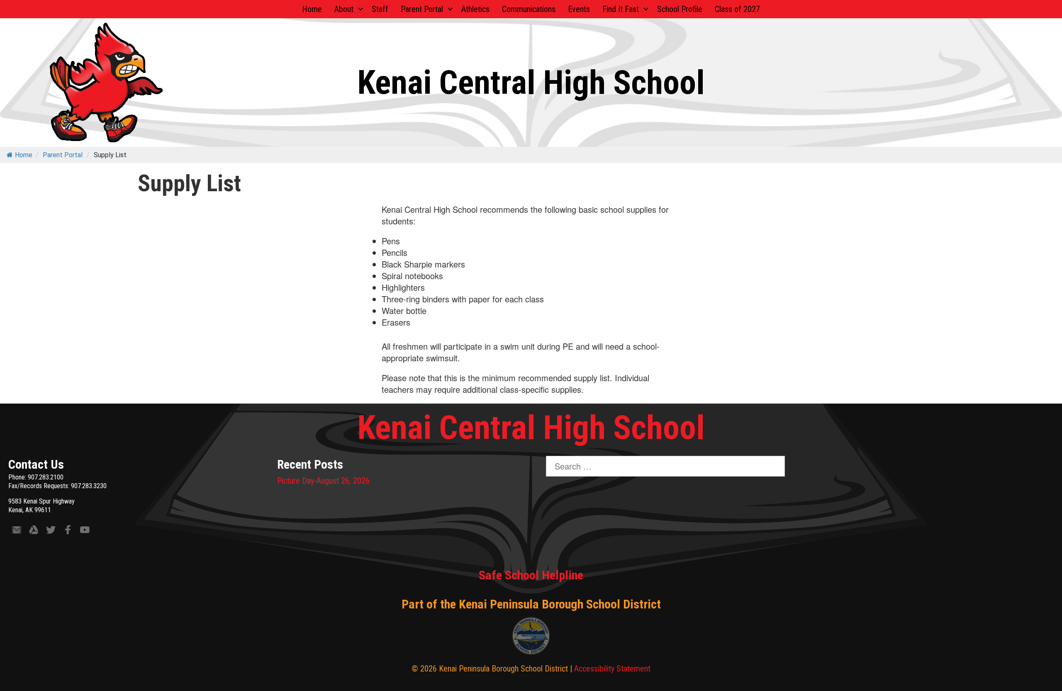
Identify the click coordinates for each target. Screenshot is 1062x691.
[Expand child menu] (360, 9)
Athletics (475, 9)
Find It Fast (620, 9)
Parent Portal (422, 9)
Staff (380, 9)
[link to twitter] (50, 531)
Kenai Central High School (531, 82)
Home (312, 9)
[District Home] (531, 638)
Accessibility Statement (612, 669)
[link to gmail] (16, 531)
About (343, 9)
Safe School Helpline (531, 575)
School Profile (679, 9)
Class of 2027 (737, 9)
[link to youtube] (84, 531)
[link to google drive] (33, 531)
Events (579, 9)
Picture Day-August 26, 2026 (323, 481)
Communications (528, 9)
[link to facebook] (67, 531)
